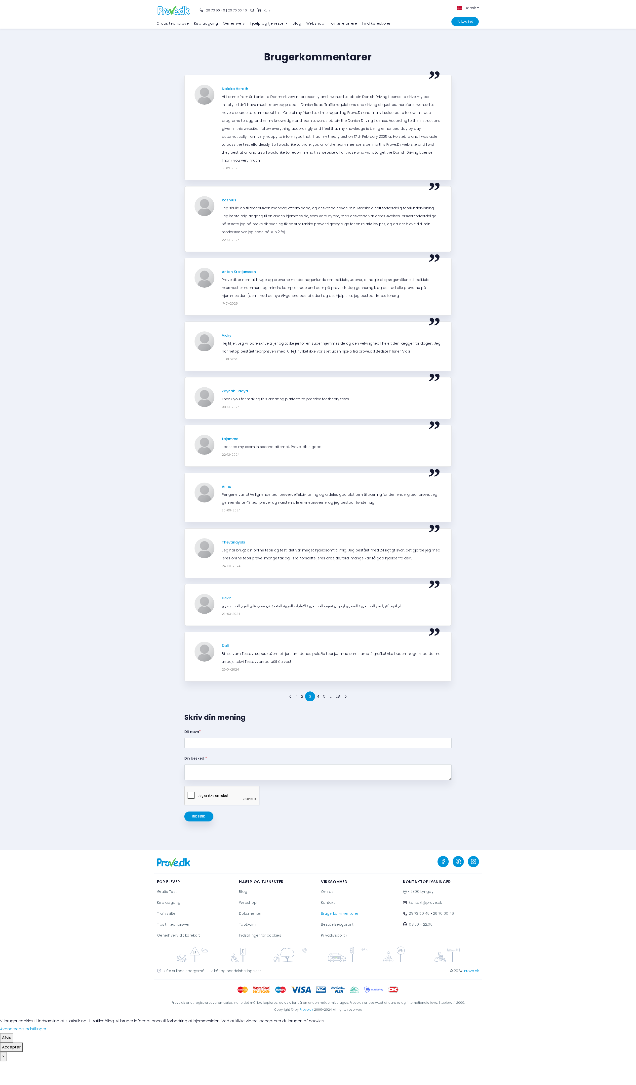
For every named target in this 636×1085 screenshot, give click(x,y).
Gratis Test (167, 891)
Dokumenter (250, 913)
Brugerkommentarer (339, 913)
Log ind (467, 21)
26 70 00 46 (237, 10)
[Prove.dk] (174, 10)
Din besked (195, 758)
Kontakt (328, 902)
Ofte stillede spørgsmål (184, 970)
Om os (327, 891)
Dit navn (192, 731)
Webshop (248, 902)
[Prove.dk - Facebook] (443, 861)
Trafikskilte (166, 913)
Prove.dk (471, 970)
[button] (268, 23)
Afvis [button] (6, 1037)
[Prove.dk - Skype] (458, 861)
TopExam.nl (249, 924)
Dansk (469, 7)
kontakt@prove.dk (425, 902)
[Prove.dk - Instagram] (473, 861)
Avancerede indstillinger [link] (23, 1029)
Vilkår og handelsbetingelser (235, 970)
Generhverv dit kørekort (178, 935)
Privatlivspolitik (334, 935)
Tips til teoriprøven (174, 924)
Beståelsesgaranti (338, 924)
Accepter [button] (11, 1047)
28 (338, 696)
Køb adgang (168, 902)
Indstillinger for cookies (260, 935)
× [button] (3, 1056)
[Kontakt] (252, 10)
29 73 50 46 (215, 10)
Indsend (198, 816)
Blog (243, 891)
